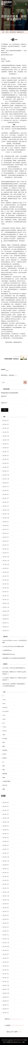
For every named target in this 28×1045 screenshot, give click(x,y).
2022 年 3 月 (6, 545)
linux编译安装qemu (7, 650)
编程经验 (5, 773)
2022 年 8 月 (6, 525)
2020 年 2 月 (6, 626)
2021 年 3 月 (6, 591)
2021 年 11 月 (6, 560)
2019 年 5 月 (6, 630)
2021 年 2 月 (6, 595)
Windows (5, 730)
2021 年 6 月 (6, 580)
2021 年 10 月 (6, 564)
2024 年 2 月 (6, 467)
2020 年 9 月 (6, 615)
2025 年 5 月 (6, 424)
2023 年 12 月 (6, 475)
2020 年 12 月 (6, 603)
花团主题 (13, 1042)
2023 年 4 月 (6, 494)
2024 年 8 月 (6, 447)
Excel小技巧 (6, 711)
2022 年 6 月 (6, 533)
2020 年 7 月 (6, 622)
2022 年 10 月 (6, 517)
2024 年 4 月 (6, 459)
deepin (4, 703)
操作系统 (5, 750)
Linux (4, 715)
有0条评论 (20, 25)
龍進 (16, 39)
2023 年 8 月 (6, 482)
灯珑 (20, 1031)
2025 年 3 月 (6, 428)
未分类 (4, 754)
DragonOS (5, 707)
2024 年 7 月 (6, 451)
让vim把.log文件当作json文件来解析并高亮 (13, 646)
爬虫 (4, 769)
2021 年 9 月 (6, 568)
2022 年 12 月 (6, 510)
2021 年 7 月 (6, 576)
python (4, 719)
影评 (14, 13)
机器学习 (5, 758)
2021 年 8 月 (6, 572)
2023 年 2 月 (6, 502)
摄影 (4, 746)
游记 (4, 765)
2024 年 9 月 (6, 444)
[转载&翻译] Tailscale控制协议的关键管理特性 (14, 658)
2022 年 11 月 (6, 513)
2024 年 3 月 (6, 463)
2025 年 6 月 (6, 420)
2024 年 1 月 (6, 471)
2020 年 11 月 (6, 607)
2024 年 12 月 (6, 436)
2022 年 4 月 (6, 541)
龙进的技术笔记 (6, 3)
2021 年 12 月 (6, 556)
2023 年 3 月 (6, 498)
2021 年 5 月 (6, 584)
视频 (4, 777)
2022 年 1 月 (6, 552)
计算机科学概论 (7, 781)
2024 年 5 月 (6, 455)
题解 (4, 789)
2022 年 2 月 (6, 549)
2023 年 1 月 (6, 506)
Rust (4, 723)
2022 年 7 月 (6, 529)
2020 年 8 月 (6, 619)
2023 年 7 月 (6, 486)
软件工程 (5, 785)
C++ (4, 695)
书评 (4, 734)
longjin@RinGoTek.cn (17, 1019)
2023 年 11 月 (6, 479)
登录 (15, 375)
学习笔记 (5, 738)
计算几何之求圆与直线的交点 (17, 668)
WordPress (19, 1042)
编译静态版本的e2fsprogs (9, 654)
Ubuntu (4, 726)
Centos (4, 699)
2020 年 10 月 (6, 611)
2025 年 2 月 (6, 432)
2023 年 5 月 (6, 490)
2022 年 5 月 (6, 537)
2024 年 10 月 (6, 440)
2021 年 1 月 (6, 599)
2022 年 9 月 (6, 521)
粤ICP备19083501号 (17, 1025)
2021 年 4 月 (6, 587)
